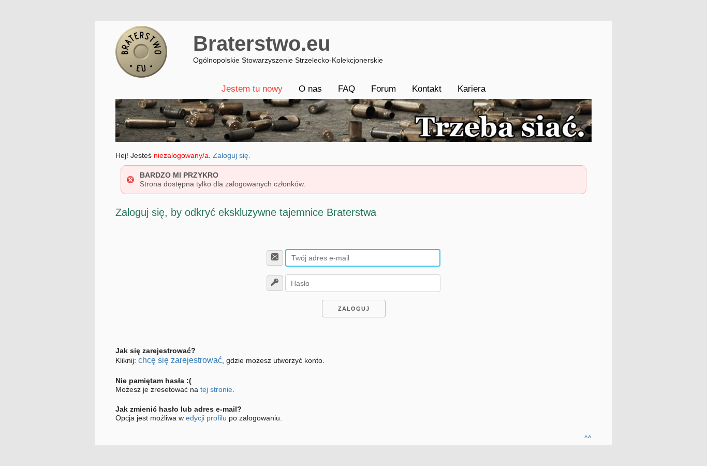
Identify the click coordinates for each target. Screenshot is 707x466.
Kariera (471, 89)
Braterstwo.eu (261, 43)
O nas (310, 89)
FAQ (346, 89)
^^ (588, 438)
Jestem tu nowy (252, 89)
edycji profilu (206, 418)
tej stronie (216, 389)
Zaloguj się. (232, 155)
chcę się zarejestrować (180, 360)
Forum (383, 89)
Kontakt (426, 89)
